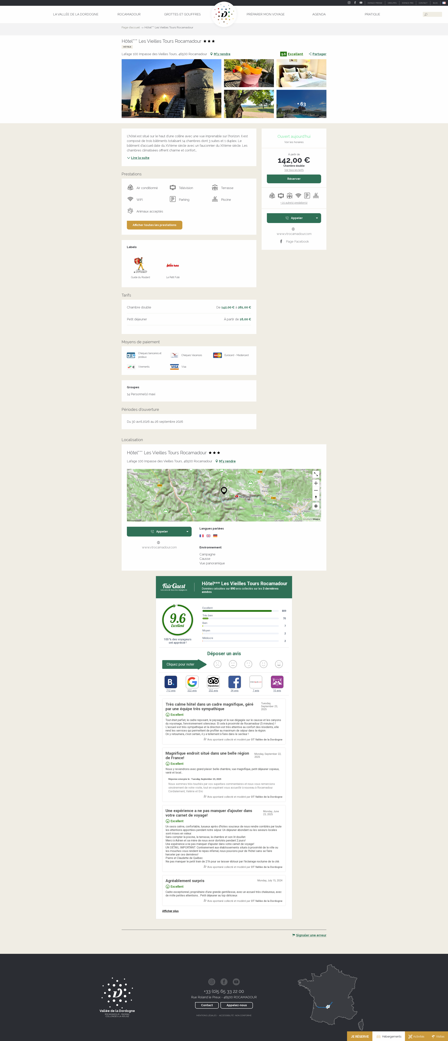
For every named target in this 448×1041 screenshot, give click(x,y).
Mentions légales (206, 1015)
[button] (444, 3)
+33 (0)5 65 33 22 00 (224, 991)
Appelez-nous (237, 1005)
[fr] (444, 3)
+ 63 (301, 104)
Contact (207, 1005)
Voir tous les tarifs (294, 170)
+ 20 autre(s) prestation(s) (294, 202)
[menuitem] (76, 14)
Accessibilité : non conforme (235, 1015)
